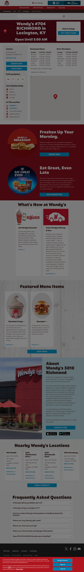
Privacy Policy (19, 569)
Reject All (62, 564)
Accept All (62, 569)
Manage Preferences (63, 560)
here (9, 567)
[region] (42, 564)
